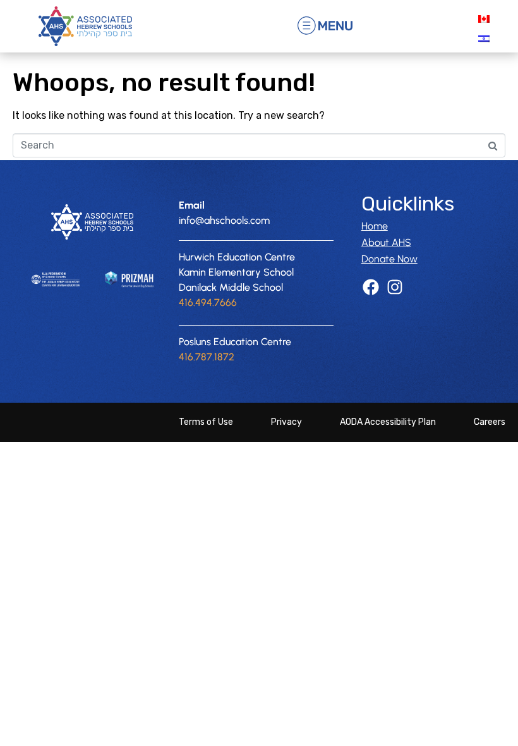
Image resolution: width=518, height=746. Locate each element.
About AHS (386, 242)
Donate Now (389, 259)
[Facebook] (371, 287)
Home (374, 226)
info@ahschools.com (224, 220)
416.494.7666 (208, 303)
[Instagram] (394, 287)
